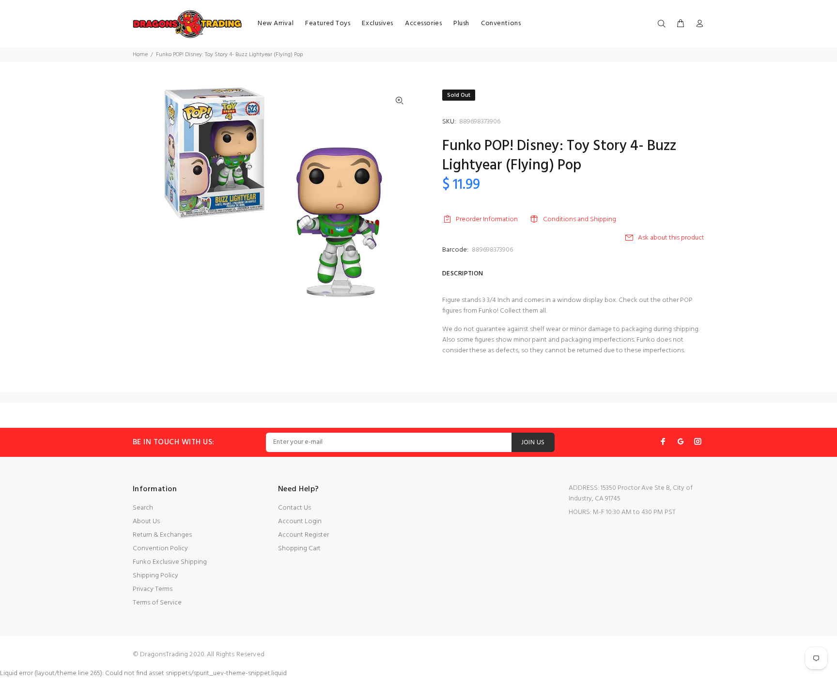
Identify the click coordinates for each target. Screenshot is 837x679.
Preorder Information (487, 219)
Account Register (303, 535)
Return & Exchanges (162, 535)
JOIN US (533, 442)
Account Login (300, 521)
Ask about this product (671, 237)
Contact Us (294, 507)
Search (143, 507)
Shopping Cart (299, 548)
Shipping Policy (155, 575)
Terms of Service (157, 602)
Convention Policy (160, 548)
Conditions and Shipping (579, 219)
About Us (146, 521)
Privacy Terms (152, 589)
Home (140, 55)
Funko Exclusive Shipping (170, 562)
